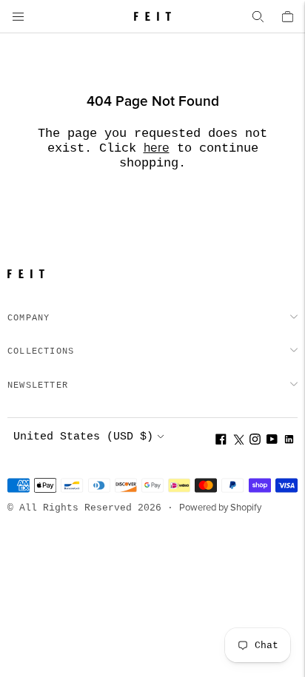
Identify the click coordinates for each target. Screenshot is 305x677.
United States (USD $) (83, 437)
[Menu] (17, 16)
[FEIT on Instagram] (255, 441)
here (157, 148)
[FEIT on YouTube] (272, 441)
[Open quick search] (257, 16)
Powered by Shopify (220, 508)
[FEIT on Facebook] (221, 441)
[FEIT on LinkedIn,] (289, 441)
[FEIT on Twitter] (238, 441)
